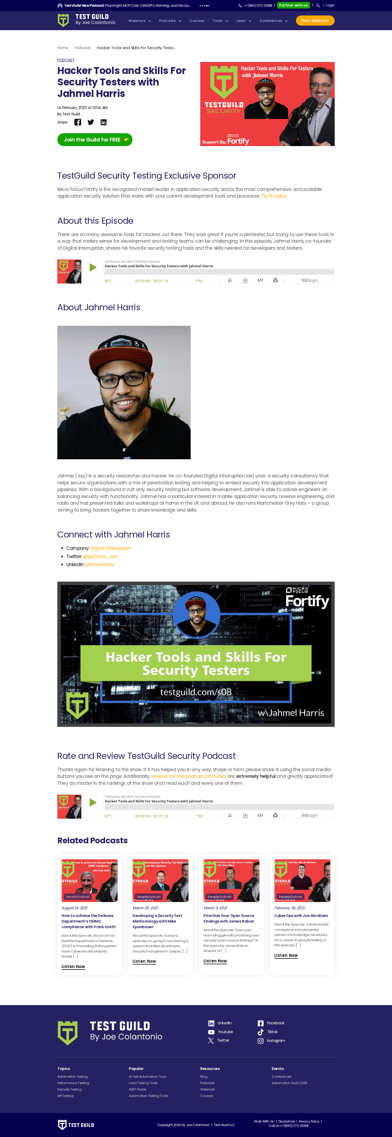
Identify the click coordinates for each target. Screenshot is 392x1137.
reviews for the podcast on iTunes (188, 776)
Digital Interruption (110, 548)
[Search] (318, 5)
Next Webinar (315, 20)
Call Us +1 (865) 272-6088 (288, 1125)
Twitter (223, 1040)
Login (330, 5)
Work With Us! (264, 1121)
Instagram (276, 1040)
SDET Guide (137, 1089)
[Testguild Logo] (88, 20)
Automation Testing (72, 1076)
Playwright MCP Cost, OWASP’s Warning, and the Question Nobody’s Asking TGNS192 (127, 5)
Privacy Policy (309, 1121)
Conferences (281, 1076)
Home (62, 47)
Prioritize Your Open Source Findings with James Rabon (228, 918)
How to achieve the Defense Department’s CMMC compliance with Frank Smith (88, 921)
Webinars (207, 1089)
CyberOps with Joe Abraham (301, 915)
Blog (203, 1076)
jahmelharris (99, 564)
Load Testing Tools (143, 1083)
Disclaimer (286, 1121)
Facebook (276, 1023)
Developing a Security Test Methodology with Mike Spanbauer (157, 921)
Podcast (65, 60)
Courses (206, 1095)
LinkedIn (225, 1023)
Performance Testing (73, 1083)
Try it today (273, 196)
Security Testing (69, 1089)
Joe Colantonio (198, 1125)
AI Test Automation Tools (147, 1076)
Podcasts (82, 47)
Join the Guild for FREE (92, 139)
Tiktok (272, 1031)
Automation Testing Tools (148, 1095)
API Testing (65, 1095)
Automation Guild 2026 (289, 1083)
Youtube (225, 1031)
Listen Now (73, 966)
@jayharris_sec (100, 556)
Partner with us (293, 5)
